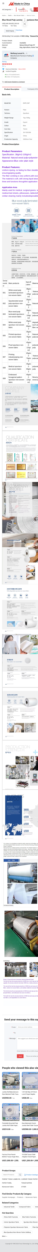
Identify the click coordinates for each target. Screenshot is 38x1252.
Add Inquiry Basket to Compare (14, 82)
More (4, 1236)
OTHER (23, 1187)
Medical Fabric (31, 15)
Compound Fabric (25, 1207)
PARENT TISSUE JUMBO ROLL (11, 1179)
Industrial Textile (9, 1207)
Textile (10, 15)
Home (4, 15)
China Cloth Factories (11, 1217)
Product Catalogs (32, 1175)
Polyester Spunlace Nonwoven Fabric (16, 1227)
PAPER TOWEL (7, 1183)
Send (20, 1056)
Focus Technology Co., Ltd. (27, 1243)
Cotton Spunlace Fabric (11, 1222)
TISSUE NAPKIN (26, 1183)
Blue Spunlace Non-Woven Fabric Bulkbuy (17, 1232)
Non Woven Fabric (19, 15)
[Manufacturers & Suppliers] (19, 4)
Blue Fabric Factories (29, 1217)
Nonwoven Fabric (8, 1187)
